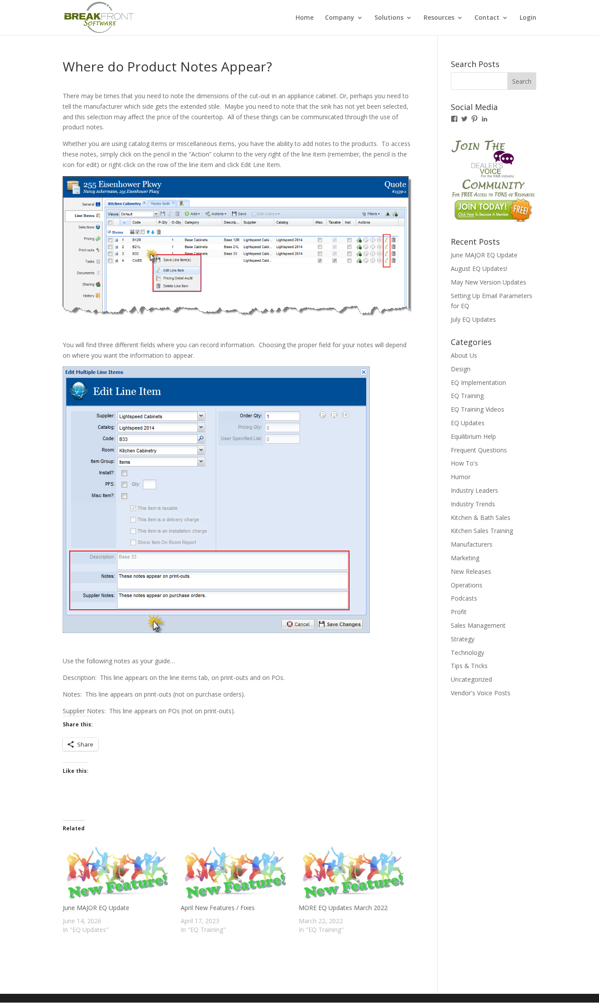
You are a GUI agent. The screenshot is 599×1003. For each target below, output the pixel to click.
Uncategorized (471, 679)
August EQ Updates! (479, 268)
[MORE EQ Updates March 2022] (353, 872)
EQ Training (467, 395)
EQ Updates (468, 423)
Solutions (388, 17)
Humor (461, 477)
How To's (464, 463)
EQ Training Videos (477, 409)
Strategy (462, 639)
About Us (464, 355)
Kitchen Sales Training (482, 530)
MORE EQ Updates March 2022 (343, 907)
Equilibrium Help (473, 436)
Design (461, 369)
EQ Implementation (478, 382)
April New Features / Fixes (218, 907)
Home (305, 17)
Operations (466, 585)
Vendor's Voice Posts (480, 693)
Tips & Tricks (469, 666)
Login (528, 17)
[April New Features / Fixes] (235, 872)
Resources (439, 17)
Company (339, 17)
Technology (467, 652)
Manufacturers (471, 544)
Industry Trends (473, 504)
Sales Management (478, 625)
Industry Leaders (474, 490)
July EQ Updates (473, 319)
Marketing (465, 558)
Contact (486, 17)
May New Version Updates (488, 282)
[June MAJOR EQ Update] (117, 872)
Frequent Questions (479, 450)
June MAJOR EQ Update (96, 907)
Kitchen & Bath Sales (480, 517)
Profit (459, 612)
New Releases (471, 571)
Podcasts (464, 598)
